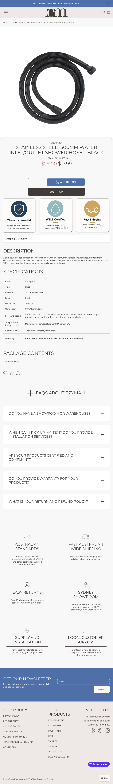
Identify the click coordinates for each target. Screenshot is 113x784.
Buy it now (56, 191)
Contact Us (9, 747)
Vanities (52, 741)
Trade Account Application (18, 742)
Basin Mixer (54, 731)
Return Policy (11, 721)
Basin (51, 736)
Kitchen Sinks (55, 725)
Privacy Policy (11, 716)
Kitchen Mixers (56, 720)
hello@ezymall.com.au (98, 716)
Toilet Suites (55, 751)
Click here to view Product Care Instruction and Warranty (54, 338)
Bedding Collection (59, 757)
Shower (52, 746)
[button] (6, 13)
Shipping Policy (11, 726)
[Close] (108, 3)
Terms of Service (12, 731)
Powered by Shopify (45, 779)
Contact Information (15, 736)
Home (6, 22)
